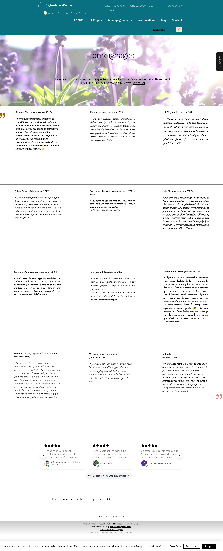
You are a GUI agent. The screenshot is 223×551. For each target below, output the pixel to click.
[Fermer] (219, 546)
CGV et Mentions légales (111, 529)
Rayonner (83, 13)
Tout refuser (192, 546)
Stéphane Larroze (108, 532)
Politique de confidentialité (148, 546)
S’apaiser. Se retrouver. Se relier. (63, 13)
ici (108, 499)
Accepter (209, 546)
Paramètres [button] (175, 546)
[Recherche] (179, 29)
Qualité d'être (60, 5)
